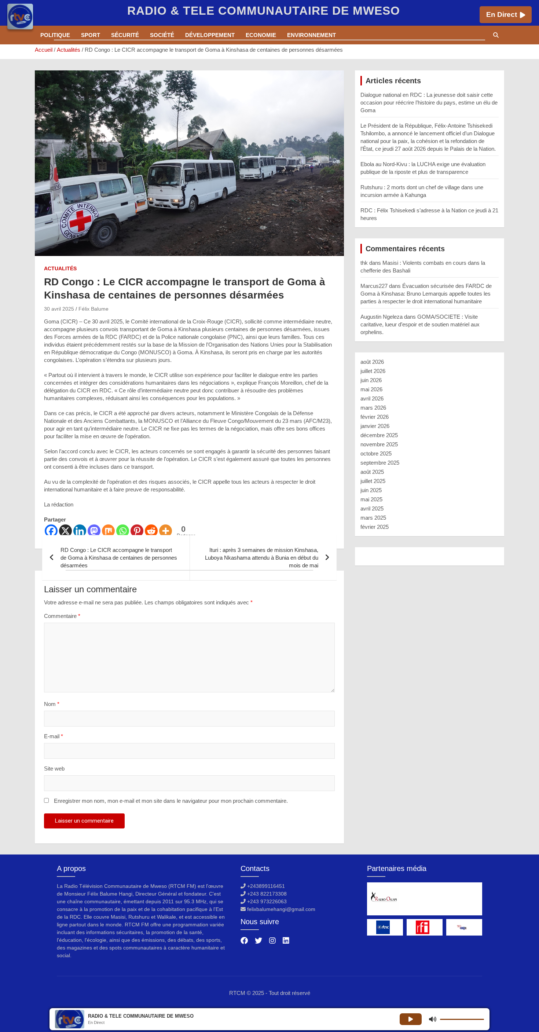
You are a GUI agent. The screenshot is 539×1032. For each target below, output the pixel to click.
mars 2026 (373, 408)
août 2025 (372, 472)
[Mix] (108, 530)
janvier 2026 (374, 426)
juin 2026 (371, 380)
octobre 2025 (376, 453)
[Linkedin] (79, 530)
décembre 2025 (379, 435)
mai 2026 (371, 389)
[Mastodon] (94, 530)
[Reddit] (151, 530)
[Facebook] (51, 530)
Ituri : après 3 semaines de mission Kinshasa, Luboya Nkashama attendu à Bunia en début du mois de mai (261, 557)
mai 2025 (371, 499)
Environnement (311, 35)
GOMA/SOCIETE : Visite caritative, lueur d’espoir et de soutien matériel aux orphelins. (420, 324)
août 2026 (372, 362)
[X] (65, 530)
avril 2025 (372, 508)
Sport (90, 35)
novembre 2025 (379, 444)
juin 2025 (371, 490)
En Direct (501, 14)
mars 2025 (373, 518)
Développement (210, 35)
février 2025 (374, 527)
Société (162, 35)
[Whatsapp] (122, 530)
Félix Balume (93, 309)
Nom (51, 704)
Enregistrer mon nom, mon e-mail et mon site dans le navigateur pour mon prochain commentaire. (171, 801)
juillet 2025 (372, 481)
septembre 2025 (379, 463)
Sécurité (125, 35)
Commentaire (62, 616)
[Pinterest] (137, 530)
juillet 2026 (372, 371)
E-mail (53, 736)
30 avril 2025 (59, 309)
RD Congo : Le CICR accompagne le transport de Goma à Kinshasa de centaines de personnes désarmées (118, 557)
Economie (261, 35)
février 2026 (374, 417)
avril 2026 (372, 398)
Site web (54, 768)
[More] (165, 530)
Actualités (60, 268)
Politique (55, 35)
